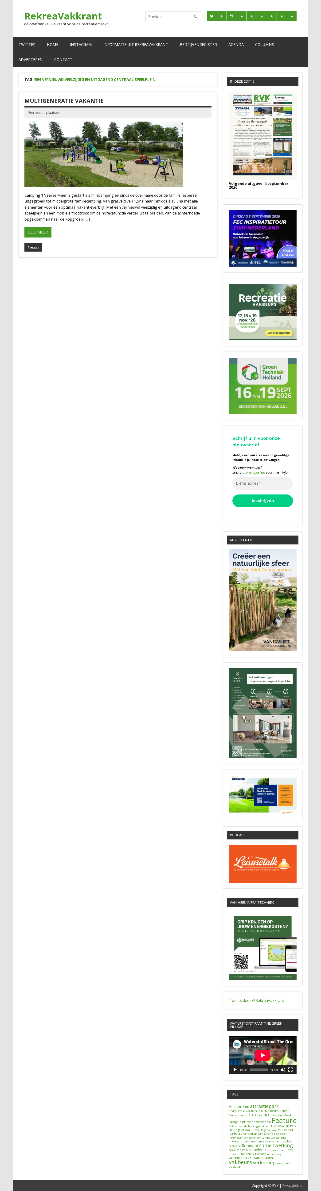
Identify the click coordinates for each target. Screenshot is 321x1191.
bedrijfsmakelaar (239, 1111)
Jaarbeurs (235, 1134)
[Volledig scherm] (290, 1069)
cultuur (242, 1115)
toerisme (234, 1154)
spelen (257, 1149)
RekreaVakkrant (63, 15)
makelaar (235, 1141)
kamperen (250, 1134)
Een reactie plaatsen (44, 112)
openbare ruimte (253, 1141)
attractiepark (264, 1106)
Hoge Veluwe (268, 1130)
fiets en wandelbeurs (242, 1126)
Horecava (285, 1129)
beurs (274, 1111)
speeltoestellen (240, 1150)
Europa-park (237, 1122)
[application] (263, 1055)
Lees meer (38, 232)
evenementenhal (259, 1122)
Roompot (250, 1145)
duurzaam (258, 1114)
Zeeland (234, 1167)
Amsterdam (239, 1106)
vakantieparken (261, 1158)
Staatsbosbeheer (274, 1150)
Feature (284, 1120)
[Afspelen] (235, 1069)
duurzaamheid (281, 1115)
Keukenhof (254, 1137)
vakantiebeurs (239, 1158)
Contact (63, 59)
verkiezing (264, 1162)
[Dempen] (283, 1069)
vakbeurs (240, 1162)
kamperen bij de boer (272, 1133)
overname (272, 1141)
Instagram (81, 44)
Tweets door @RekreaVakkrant (256, 1000)
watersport (283, 1163)
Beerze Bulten (260, 1111)
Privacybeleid (292, 1185)
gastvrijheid (263, 1126)
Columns (264, 44)
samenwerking (276, 1145)
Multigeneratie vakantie (64, 100)
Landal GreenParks (274, 1137)
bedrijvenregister (198, 44)
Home (52, 44)
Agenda (236, 44)
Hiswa (255, 1130)
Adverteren (31, 59)
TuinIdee (260, 1154)
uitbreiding (274, 1154)
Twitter (27, 44)
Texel (289, 1150)
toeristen (247, 1154)
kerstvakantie (237, 1137)
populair (285, 1141)
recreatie (235, 1146)
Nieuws (33, 247)
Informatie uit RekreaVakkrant (135, 44)
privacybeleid (255, 472)
